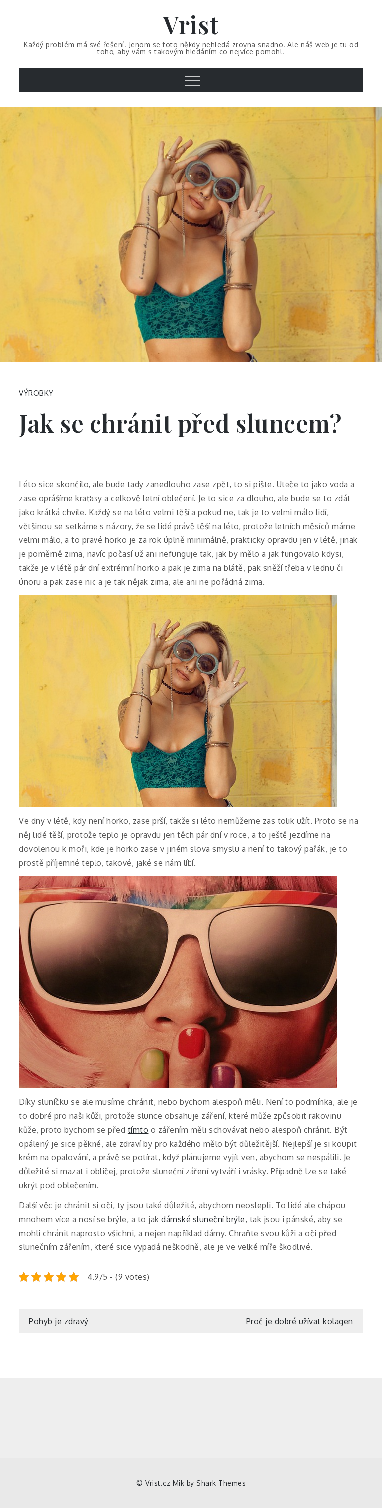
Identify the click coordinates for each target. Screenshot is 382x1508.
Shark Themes (221, 1483)
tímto (138, 1130)
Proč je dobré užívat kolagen (299, 1321)
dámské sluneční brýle (203, 1219)
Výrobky (36, 393)
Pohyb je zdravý (59, 1321)
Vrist (191, 24)
